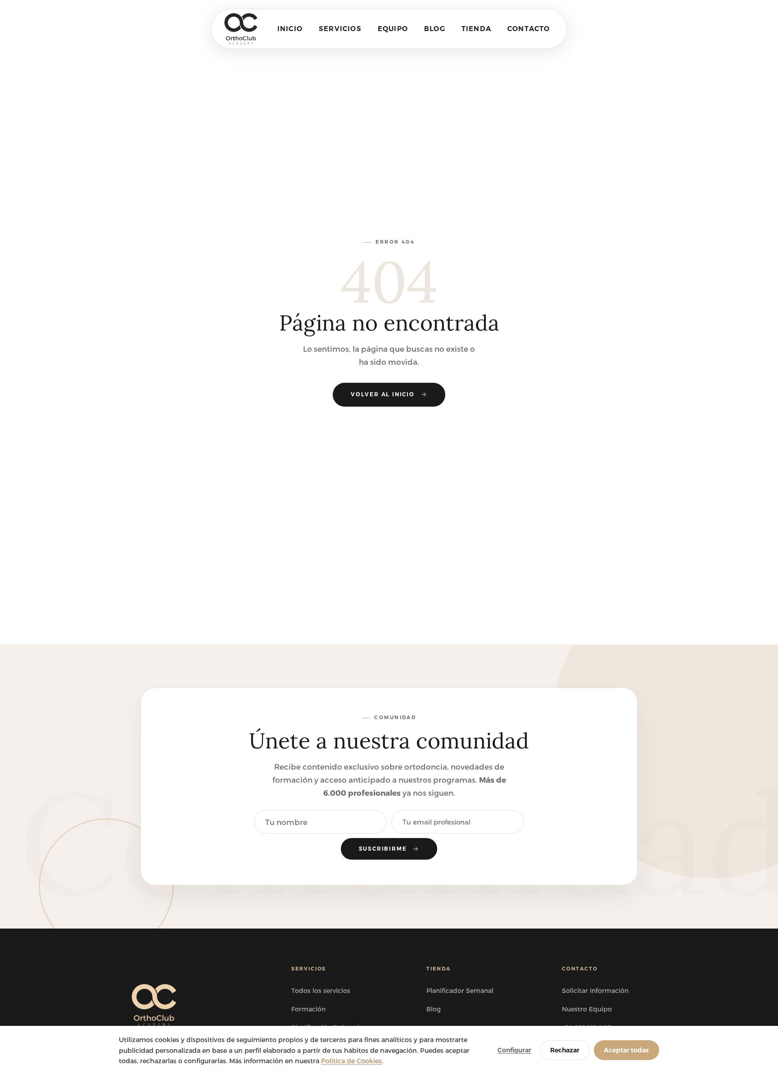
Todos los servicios (320, 990)
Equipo (393, 28)
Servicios (340, 28)
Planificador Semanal (459, 990)
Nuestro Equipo (587, 1009)
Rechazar (564, 1050)
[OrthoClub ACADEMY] (240, 28)
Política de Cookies (351, 1061)
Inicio (290, 28)
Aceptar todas (626, 1050)
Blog (434, 28)
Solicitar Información (595, 990)
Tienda (476, 28)
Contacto (528, 28)
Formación (308, 1009)
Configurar (514, 1050)
